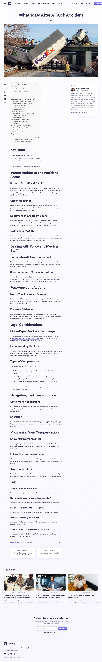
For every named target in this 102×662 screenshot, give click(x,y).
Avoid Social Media (18, 132)
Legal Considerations (18, 111)
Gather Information (18, 97)
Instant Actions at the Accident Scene (23, 89)
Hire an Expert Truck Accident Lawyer (23, 113)
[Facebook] (4, 653)
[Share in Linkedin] (5, 99)
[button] (5, 4)
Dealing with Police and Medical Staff (23, 99)
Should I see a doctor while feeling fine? (25, 139)
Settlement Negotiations (20, 122)
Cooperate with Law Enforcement (22, 101)
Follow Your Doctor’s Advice (20, 130)
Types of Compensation (20, 117)
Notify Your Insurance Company (21, 107)
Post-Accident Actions (18, 105)
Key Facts (14, 87)
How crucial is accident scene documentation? (27, 137)
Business (8, 576)
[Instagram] (11, 653)
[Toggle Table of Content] (37, 84)
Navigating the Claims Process (20, 119)
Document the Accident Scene (21, 95)
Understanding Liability (19, 115)
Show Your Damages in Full (20, 128)
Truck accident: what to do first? (23, 136)
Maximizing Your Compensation (21, 126)
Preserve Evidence (18, 109)
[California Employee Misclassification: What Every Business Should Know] (19, 582)
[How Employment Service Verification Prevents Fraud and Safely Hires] (51, 582)
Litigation (15, 124)
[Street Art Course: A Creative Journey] (49, 553)
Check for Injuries (18, 93)
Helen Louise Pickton (82, 89)
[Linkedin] (14, 653)
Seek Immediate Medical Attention (22, 103)
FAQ (12, 134)
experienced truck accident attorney (25, 338)
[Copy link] (5, 102)
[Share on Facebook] (5, 95)
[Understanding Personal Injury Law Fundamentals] (83, 582)
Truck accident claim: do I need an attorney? (26, 143)
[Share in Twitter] (5, 92)
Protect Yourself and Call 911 (21, 91)
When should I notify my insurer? (23, 141)
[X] (8, 653)
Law (51, 20)
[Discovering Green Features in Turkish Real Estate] (22, 553)
